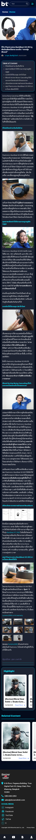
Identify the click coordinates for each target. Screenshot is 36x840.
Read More (19, 705)
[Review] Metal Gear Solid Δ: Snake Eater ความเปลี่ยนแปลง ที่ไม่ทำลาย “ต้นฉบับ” (15, 756)
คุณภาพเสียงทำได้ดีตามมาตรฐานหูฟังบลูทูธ (18, 70)
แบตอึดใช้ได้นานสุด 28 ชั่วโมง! (15, 75)
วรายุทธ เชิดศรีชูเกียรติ (11, 55)
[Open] (32, 4)
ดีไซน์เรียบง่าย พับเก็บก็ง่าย (14, 66)
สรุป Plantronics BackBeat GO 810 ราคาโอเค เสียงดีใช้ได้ (19, 87)
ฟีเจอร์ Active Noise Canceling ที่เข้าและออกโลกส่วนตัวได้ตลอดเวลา (18, 79)
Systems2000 (13, 644)
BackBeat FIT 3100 (13, 532)
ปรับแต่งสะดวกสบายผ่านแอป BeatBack (19, 83)
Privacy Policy (31, 827)
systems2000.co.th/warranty (12, 615)
